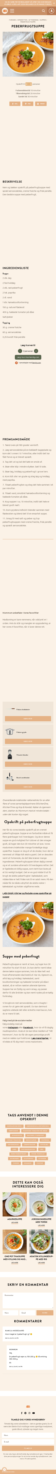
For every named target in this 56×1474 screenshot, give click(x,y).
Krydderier (13, 1145)
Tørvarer (13, 1131)
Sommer (28, 1163)
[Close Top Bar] (54, 3)
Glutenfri (28, 1159)
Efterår (42, 1159)
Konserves (17, 1135)
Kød (14, 1149)
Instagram (13, 1027)
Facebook (28, 1027)
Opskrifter (22, 20)
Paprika (45, 1140)
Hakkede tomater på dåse (35, 1131)
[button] (4, 1469)
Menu (12, 11)
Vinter (40, 1163)
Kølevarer (31, 1140)
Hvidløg (44, 1145)
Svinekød (14, 1159)
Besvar (49, 1329)
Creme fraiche (14, 1140)
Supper (43, 20)
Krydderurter (28, 1149)
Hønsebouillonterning (38, 1126)
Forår (16, 1163)
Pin (29, 104)
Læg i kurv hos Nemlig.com (28, 357)
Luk (52, 1413)
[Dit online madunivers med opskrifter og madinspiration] (5, 11)
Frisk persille (38, 1154)
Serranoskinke (14, 1126)
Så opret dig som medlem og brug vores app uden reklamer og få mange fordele (28, 3)
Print (42, 104)
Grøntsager (29, 1145)
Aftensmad (33, 20)
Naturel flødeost (35, 1135)
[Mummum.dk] (28, 1406)
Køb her (28, 718)
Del (16, 104)
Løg (41, 1149)
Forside (12, 20)
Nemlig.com (36, 363)
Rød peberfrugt (18, 1154)
